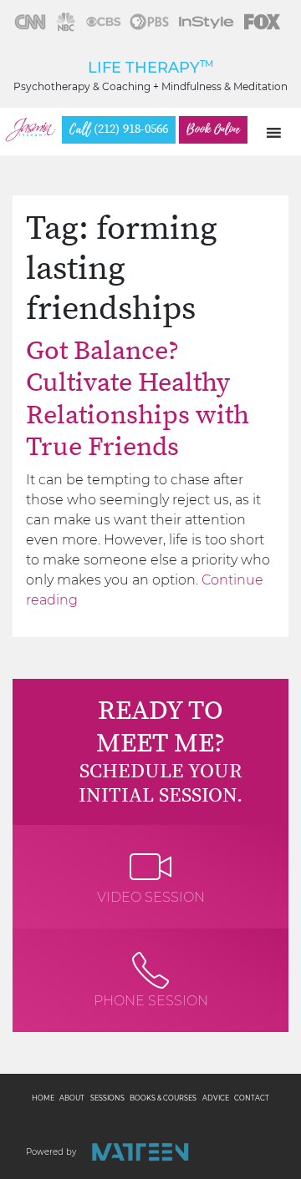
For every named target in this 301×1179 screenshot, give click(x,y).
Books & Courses (163, 1098)
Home (43, 1098)
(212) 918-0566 (118, 129)
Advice (215, 1098)
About (71, 1098)
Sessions (107, 1098)
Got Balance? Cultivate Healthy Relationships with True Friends (137, 399)
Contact (251, 1098)
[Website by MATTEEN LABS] (140, 1151)
